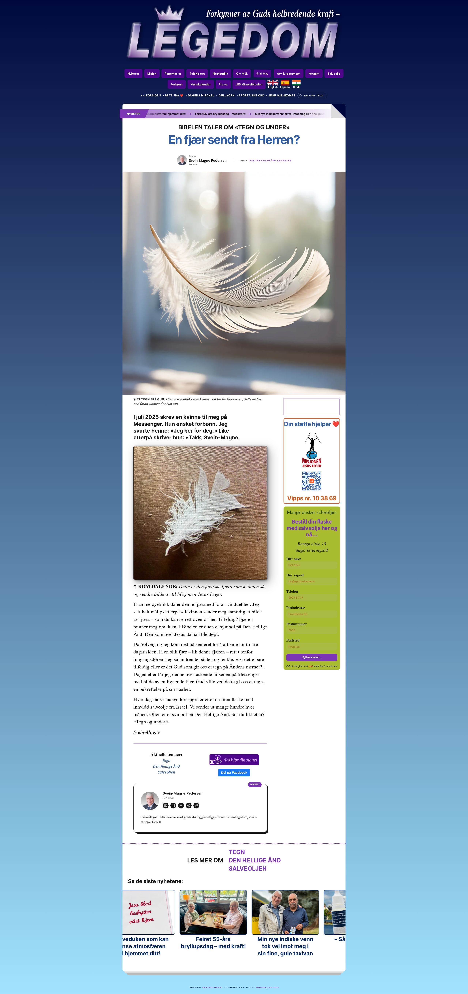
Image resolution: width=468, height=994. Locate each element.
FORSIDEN (151, 95)
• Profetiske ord (251, 95)
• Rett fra (173, 95)
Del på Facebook (234, 772)
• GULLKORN (225, 95)
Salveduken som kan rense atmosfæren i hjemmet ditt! (134, 946)
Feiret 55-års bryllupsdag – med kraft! (171, 113)
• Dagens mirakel (200, 95)
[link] (249, 84)
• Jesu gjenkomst (281, 95)
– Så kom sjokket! (306, 113)
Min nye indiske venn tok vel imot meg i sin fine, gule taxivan (246, 113)
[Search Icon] (311, 95)
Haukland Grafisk (212, 987)
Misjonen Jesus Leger (267, 987)
